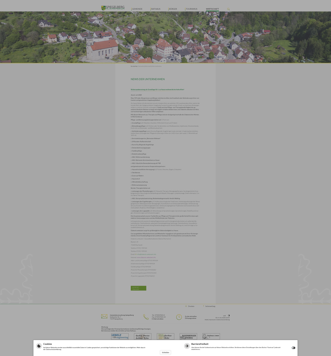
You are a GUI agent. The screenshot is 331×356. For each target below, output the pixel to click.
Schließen (165, 352)
